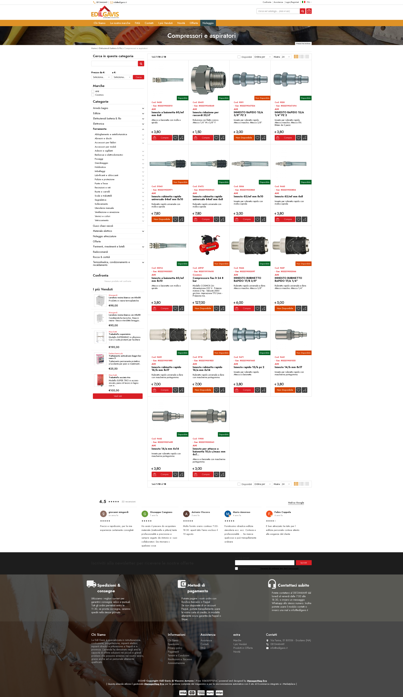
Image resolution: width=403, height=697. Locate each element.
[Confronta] (181, 137)
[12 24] (286, 56)
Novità (181, 23)
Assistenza (278, 2)
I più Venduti (165, 23)
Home (94, 48)
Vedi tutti (118, 396)
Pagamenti (173, 652)
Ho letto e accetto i (249, 568)
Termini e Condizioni (178, 655)
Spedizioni (173, 644)
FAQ (137, 23)
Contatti (149, 23)
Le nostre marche (120, 23)
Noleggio (208, 23)
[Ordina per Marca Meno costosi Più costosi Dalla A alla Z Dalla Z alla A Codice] (262, 56)
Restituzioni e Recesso (180, 659)
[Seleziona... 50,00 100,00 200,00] (122, 77)
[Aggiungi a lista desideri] (175, 137)
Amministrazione (176, 663)
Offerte (194, 23)
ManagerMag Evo (257, 681)
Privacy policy (175, 648)
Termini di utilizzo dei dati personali (279, 568)
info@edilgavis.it (120, 2)
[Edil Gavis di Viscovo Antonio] (105, 12)
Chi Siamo (99, 23)
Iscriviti (304, 562)
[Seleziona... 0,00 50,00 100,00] (101, 77)
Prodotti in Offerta (243, 648)
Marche (237, 640)
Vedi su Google (296, 502)
